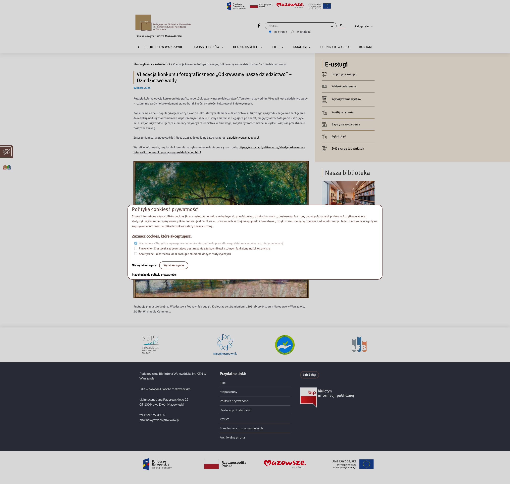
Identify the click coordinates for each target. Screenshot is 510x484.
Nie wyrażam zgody (144, 265)
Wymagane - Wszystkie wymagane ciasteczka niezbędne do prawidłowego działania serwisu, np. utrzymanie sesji (211, 243)
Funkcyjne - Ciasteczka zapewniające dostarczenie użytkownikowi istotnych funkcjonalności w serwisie (204, 248)
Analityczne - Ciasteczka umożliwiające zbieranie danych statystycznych (185, 254)
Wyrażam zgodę (174, 265)
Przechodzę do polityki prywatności (154, 274)
